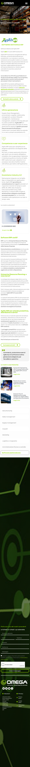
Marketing (5, 435)
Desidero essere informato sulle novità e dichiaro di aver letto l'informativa (14, 657)
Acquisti (5, 429)
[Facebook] (3, 688)
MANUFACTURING (6, 697)
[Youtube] (9, 688)
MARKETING (5, 702)
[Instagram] (12, 688)
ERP (3, 709)
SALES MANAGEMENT (7, 698)
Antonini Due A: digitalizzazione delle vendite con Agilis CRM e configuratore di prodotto (21, 396)
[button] (26, 3)
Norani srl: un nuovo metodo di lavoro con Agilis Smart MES (19, 382)
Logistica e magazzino (9, 441)
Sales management (8, 417)
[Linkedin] (6, 688)
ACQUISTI (4, 701)
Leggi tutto (16, 374)
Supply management (9, 423)
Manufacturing (7, 410)
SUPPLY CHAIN (5, 699)
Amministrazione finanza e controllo (14, 447)
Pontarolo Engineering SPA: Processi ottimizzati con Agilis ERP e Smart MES (20, 370)
